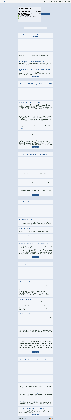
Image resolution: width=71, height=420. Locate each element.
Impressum (19, 418)
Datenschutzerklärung (24, 418)
